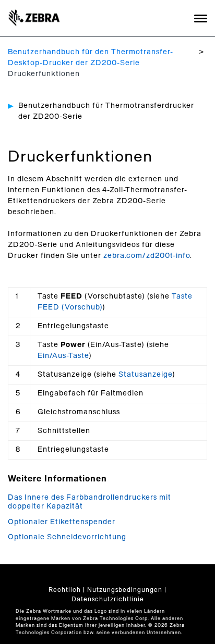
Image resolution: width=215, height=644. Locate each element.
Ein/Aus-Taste (63, 356)
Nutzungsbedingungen (124, 590)
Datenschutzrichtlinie (107, 599)
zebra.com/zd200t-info (146, 255)
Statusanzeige (145, 374)
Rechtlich (65, 590)
